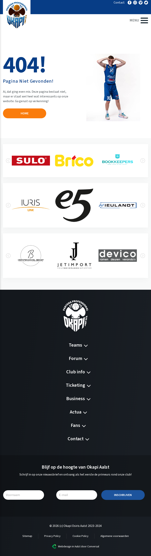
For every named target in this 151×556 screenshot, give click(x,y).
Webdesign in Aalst (69, 547)
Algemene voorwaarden (114, 536)
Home (25, 113)
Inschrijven (123, 495)
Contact (119, 2)
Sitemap (27, 536)
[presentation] (8, 160)
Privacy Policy (52, 536)
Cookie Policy (80, 536)
